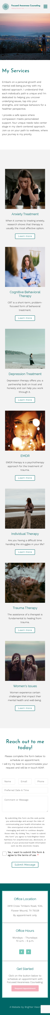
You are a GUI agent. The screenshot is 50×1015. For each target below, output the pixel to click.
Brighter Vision (33, 1007)
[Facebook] (21, 951)
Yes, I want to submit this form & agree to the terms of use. (26, 853)
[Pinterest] (28, 951)
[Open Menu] (45, 6)
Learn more (25, 236)
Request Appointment (25, 988)
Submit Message (25, 864)
